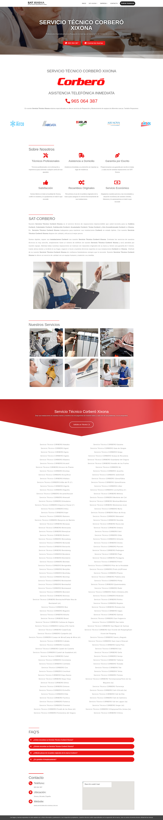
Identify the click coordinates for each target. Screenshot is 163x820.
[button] (97, 3)
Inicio (84, 3)
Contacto (114, 3)
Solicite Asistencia (127, 3)
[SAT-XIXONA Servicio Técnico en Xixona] (37, 3)
